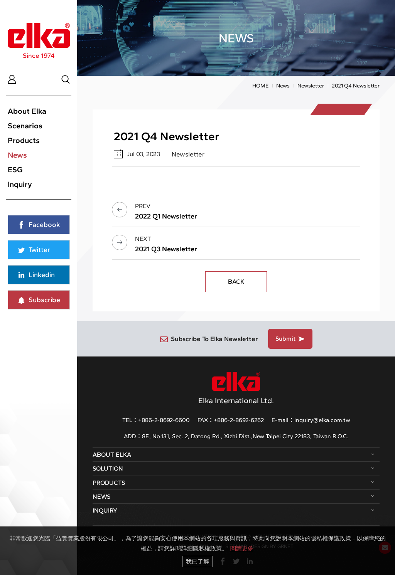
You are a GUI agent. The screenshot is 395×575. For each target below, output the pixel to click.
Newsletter (310, 85)
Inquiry (20, 184)
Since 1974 (39, 55)
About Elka (27, 111)
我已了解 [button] (197, 561)
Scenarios (25, 125)
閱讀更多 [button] (241, 548)
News (17, 155)
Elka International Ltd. (236, 400)
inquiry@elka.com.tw (322, 420)
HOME (260, 85)
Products (24, 140)
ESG (15, 169)
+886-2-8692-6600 (164, 420)
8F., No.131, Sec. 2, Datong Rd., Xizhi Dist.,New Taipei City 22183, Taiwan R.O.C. (245, 436)
